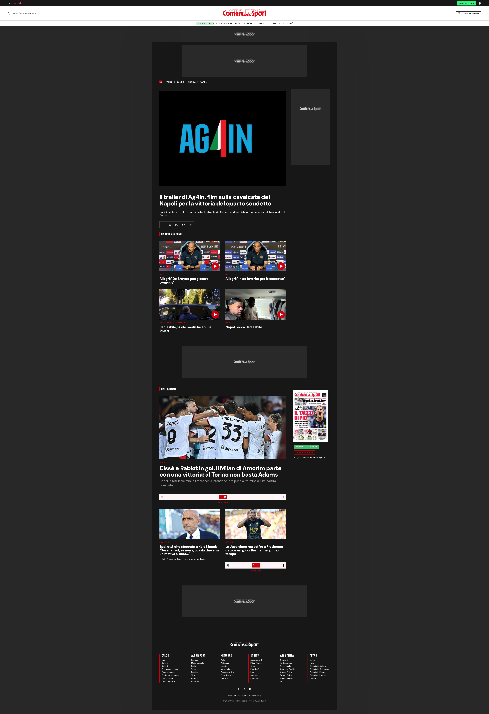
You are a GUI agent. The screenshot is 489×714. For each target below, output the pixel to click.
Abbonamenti (256, 660)
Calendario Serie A (229, 23)
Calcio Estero (167, 678)
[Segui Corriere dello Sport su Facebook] (238, 688)
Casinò (289, 23)
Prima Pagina (256, 663)
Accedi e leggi (316, 457)
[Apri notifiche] (9, 13)
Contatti (284, 660)
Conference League (170, 675)
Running (194, 672)
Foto (312, 663)
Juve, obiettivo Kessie (195, 559)
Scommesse (274, 23)
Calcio (248, 23)
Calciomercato (168, 681)
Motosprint (226, 669)
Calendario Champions (319, 669)
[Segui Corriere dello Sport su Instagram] (250, 688)
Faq (281, 681)
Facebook (232, 695)
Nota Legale (285, 666)
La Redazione (286, 663)
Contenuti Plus (205, 23)
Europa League (168, 672)
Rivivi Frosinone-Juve (171, 559)
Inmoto (224, 666)
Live (19, 3)
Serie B (165, 666)
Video (169, 82)
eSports (194, 678)
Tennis (260, 23)
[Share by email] (183, 225)
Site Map (254, 675)
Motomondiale (197, 663)
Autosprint (225, 663)
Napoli (203, 82)
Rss (252, 672)
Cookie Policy (286, 672)
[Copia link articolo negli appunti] (190, 225)
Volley (193, 675)
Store (252, 666)
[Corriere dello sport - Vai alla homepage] (244, 13)
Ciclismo (195, 681)
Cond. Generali (286, 678)
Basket (194, 666)
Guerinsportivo (227, 672)
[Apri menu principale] (9, 3)
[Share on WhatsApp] (176, 225)
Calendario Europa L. (318, 672)
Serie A (192, 82)
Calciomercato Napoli (172, 323)
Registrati (254, 678)
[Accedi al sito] (479, 3)
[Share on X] (169, 225)
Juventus (164, 542)
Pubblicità (254, 669)
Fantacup (225, 678)
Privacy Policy (286, 675)
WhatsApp (256, 695)
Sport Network (227, 675)
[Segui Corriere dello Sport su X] (244, 688)
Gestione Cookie (287, 669)
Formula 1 (195, 660)
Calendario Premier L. (319, 675)
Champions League (170, 669)
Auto (223, 660)
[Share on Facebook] (163, 225)
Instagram (242, 695)
